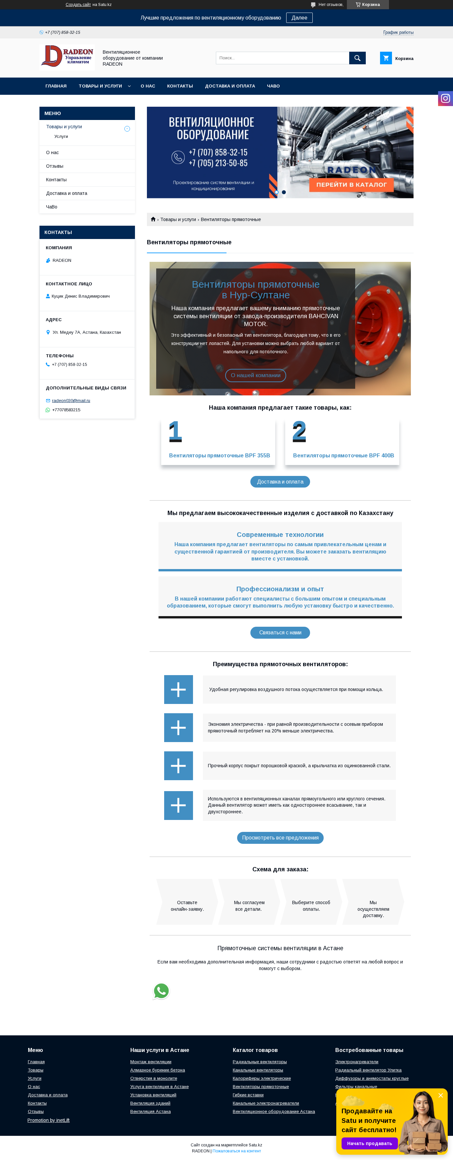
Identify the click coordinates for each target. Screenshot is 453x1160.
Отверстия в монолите (153, 1078)
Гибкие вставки (248, 1094)
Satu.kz (255, 1145)
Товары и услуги (100, 86)
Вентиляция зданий (150, 1103)
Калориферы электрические (262, 1078)
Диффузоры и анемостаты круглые (372, 1078)
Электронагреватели (356, 1061)
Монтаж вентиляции (150, 1061)
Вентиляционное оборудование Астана (274, 1111)
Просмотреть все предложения (280, 838)
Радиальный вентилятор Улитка (368, 1070)
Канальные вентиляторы (258, 1070)
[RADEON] (67, 69)
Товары (35, 1070)
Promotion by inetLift (49, 1120)
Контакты (180, 86)
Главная (56, 86)
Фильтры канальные (356, 1086)
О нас (148, 86)
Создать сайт (78, 4)
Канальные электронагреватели (266, 1103)
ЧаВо (273, 86)
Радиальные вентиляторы (260, 1061)
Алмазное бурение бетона (157, 1070)
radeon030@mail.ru (71, 400)
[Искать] (357, 58)
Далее (299, 18)
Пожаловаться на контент (237, 1151)
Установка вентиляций (153, 1094)
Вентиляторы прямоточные (261, 1086)
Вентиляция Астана (150, 1111)
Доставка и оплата (230, 86)
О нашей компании (256, 375)
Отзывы (54, 166)
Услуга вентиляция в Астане (159, 1086)
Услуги (61, 136)
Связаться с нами (280, 632)
